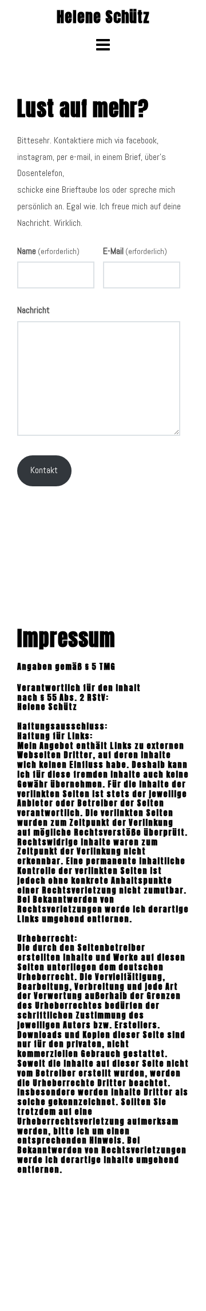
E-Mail (135, 251)
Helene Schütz (103, 16)
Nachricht (33, 310)
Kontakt (44, 470)
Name (48, 251)
